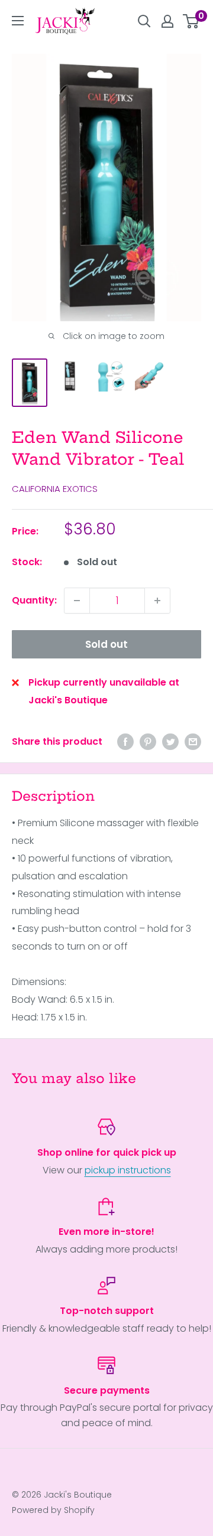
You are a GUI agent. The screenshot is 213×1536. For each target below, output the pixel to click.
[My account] (167, 21)
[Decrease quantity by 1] (76, 600)
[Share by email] (193, 742)
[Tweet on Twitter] (170, 742)
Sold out (106, 644)
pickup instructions (128, 1170)
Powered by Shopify (53, 1510)
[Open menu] (18, 20)
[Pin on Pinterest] (148, 742)
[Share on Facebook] (125, 742)
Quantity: (34, 600)
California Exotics (55, 488)
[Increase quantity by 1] (157, 600)
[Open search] (144, 21)
